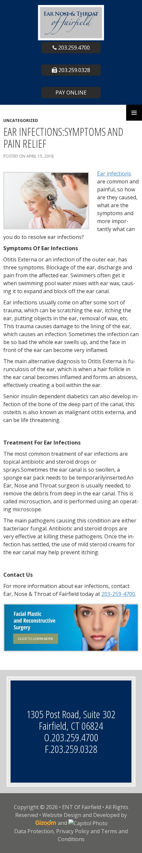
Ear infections (114, 173)
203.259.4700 (73, 47)
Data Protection (33, 831)
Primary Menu (134, 113)
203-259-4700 (118, 594)
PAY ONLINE (71, 92)
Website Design (61, 815)
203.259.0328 (73, 70)
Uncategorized (20, 120)
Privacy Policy (72, 831)
